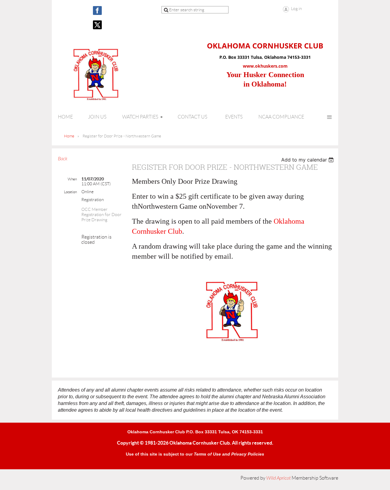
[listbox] (308, 159)
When (72, 179)
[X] (97, 24)
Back (62, 159)
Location (70, 192)
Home (69, 136)
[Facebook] (97, 10)
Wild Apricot (278, 478)
